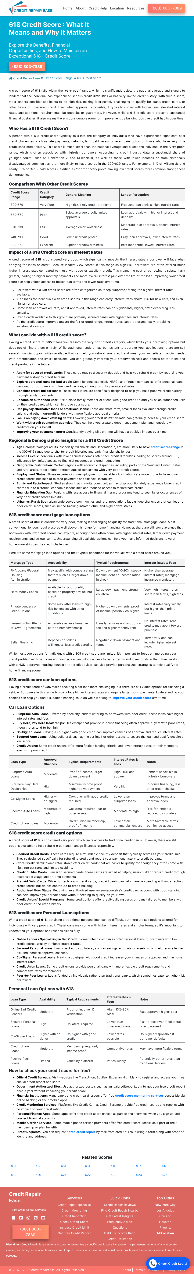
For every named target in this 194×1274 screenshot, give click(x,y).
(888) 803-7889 (166, 8)
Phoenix (165, 1227)
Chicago (165, 1216)
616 (138, 1166)
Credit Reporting (74, 1216)
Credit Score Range (59, 78)
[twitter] (19, 1218)
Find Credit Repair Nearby (119, 1210)
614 (87, 1166)
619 (13, 1175)
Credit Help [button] (98, 8)
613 (63, 1166)
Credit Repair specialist (74, 1205)
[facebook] (12, 1218)
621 (63, 1175)
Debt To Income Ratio (119, 1233)
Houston (165, 1222)
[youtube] (41, 1218)
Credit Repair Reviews (120, 1205)
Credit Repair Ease (26, 78)
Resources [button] (136, 8)
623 (113, 1175)
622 (88, 1175)
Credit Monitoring (74, 1210)
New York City (165, 1205)
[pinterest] (34, 1218)
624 (139, 1175)
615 (113, 1166)
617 (164, 1166)
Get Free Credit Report (74, 1233)
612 (38, 1166)
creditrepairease (43, 1270)
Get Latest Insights (119, 1216)
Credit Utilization (120, 1239)
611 (13, 1166)
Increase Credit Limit (74, 1227)
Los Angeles (165, 1210)
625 (164, 1175)
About (126, 1270)
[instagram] (27, 1218)
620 (38, 1175)
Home (68, 8)
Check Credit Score (74, 1222)
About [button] (81, 8)
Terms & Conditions (148, 1270)
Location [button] (117, 8)
